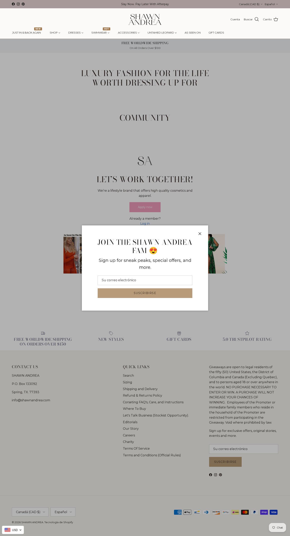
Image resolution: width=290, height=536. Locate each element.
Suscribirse (145, 293)
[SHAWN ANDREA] (145, 19)
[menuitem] (27, 32)
